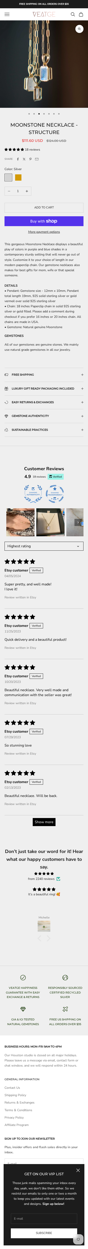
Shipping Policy (15, 1095)
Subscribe (44, 1233)
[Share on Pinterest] (30, 159)
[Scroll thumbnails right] (78, 522)
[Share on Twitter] (24, 159)
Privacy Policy (14, 1117)
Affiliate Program (17, 1125)
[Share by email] (37, 159)
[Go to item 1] (20, 522)
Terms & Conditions (18, 1110)
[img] (44, 873)
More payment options (44, 232)
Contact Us (12, 1088)
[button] (15, 149)
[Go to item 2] (50, 522)
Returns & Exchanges (20, 1102)
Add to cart (44, 208)
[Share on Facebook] (18, 159)
